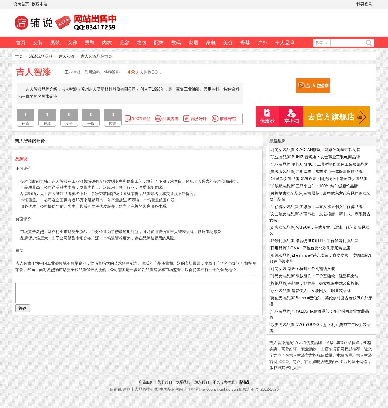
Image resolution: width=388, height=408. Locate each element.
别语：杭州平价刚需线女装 (311, 268)
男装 (55, 42)
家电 (211, 42)
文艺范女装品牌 (284, 214)
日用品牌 (278, 248)
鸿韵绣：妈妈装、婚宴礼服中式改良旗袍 (323, 283)
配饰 (159, 42)
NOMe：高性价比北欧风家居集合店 (319, 248)
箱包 (141, 42)
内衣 (107, 42)
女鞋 (72, 42)
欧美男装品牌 (282, 324)
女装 (38, 42)
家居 (193, 42)
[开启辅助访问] (374, 4)
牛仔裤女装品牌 (284, 206)
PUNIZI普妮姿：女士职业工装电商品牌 (326, 157)
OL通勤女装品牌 (285, 179)
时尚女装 (278, 268)
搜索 (319, 43)
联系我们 (183, 382)
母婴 (245, 42)
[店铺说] (66, 31)
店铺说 (244, 382)
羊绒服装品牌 (282, 171)
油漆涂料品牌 (41, 56)
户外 (262, 42)
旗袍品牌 (278, 283)
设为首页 (21, 4)
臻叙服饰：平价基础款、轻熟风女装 (327, 276)
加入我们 (201, 382)
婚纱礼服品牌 (282, 240)
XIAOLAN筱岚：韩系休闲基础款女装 (328, 149)
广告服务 (146, 382)
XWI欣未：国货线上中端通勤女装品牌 (334, 179)
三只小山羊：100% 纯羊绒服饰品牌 (327, 186)
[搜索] (368, 43)
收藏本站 (39, 4)
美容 (124, 42)
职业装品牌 (280, 157)
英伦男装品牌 (282, 298)
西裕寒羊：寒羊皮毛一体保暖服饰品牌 (329, 171)
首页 (20, 42)
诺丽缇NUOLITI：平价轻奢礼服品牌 (327, 240)
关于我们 (164, 382)
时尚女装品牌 (282, 149)
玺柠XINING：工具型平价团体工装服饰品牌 (330, 164)
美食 (228, 42)
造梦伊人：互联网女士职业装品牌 (321, 290)
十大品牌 (284, 42)
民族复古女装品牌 (286, 193)
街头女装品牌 (282, 227)
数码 (176, 42)
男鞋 (90, 42)
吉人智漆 (67, 56)
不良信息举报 (224, 382)
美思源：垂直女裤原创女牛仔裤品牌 (331, 206)
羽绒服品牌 (280, 255)
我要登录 (364, 4)
